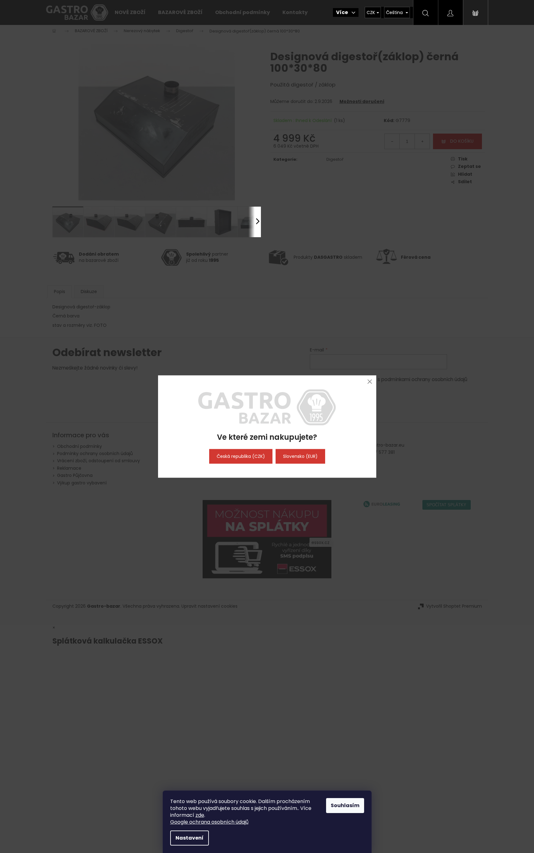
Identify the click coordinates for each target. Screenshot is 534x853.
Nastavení (190, 837)
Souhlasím (345, 805)
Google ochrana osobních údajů (209, 822)
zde (199, 815)
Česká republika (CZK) (241, 456)
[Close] (370, 381)
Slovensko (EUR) (300, 456)
